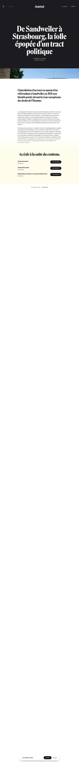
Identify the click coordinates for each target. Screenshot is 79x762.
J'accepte (47, 757)
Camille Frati (38, 58)
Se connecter (64, 6)
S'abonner (73, 6)
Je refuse (55, 757)
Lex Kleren (43, 58)
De (9, 6)
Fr (12, 6)
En (10, 6)
